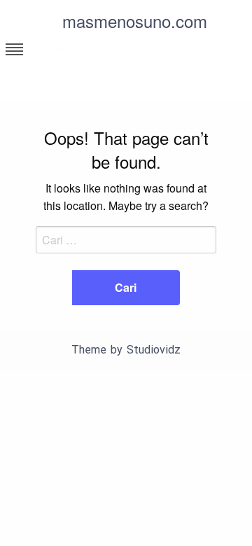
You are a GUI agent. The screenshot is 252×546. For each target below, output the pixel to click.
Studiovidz (154, 349)
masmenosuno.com (134, 20)
